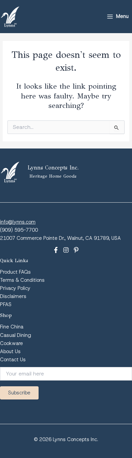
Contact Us (13, 359)
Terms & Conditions (22, 280)
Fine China (11, 326)
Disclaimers (13, 296)
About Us (10, 351)
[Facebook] (56, 250)
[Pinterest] (76, 250)
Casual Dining (15, 335)
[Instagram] (66, 250)
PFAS (6, 304)
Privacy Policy (15, 288)
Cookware (11, 343)
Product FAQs (15, 272)
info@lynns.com (18, 222)
